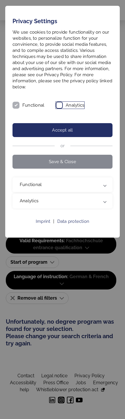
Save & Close (62, 161)
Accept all (62, 130)
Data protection (73, 221)
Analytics (75, 105)
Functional (33, 105)
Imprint (43, 221)
